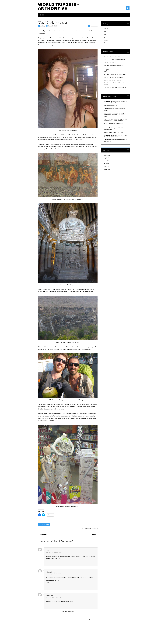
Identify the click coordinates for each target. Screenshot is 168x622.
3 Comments (94, 26)
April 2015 (106, 166)
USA (105, 43)
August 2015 (107, 155)
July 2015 (106, 158)
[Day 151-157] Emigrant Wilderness (113, 77)
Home (42, 15)
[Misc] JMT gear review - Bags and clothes (115, 74)
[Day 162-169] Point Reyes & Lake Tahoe (115, 59)
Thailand (106, 40)
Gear (105, 31)
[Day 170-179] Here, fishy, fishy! (112, 57)
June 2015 (106, 161)
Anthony (42, 26)
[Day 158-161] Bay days (110, 62)
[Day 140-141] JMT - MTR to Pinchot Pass (115, 87)
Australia (106, 28)
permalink (94, 528)
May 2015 (106, 164)
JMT (105, 37)
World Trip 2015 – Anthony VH (58, 6)
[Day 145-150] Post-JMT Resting (112, 80)
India (47, 524)
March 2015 (107, 169)
